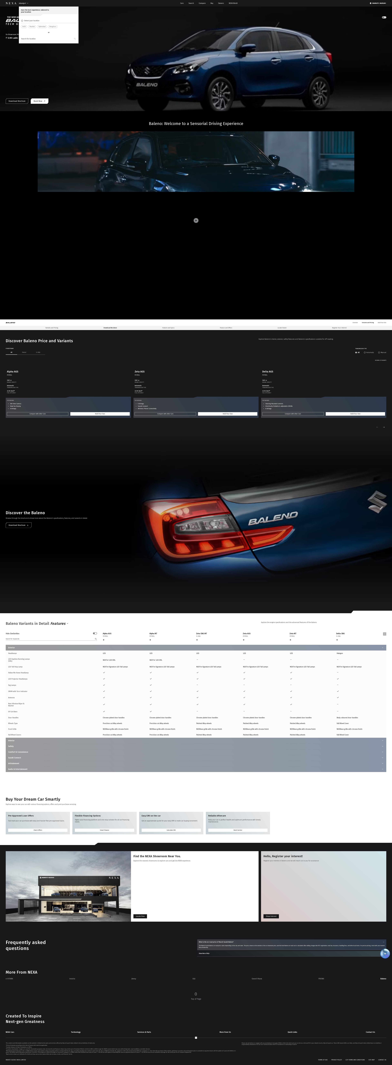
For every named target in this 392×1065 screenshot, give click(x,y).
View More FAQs (204, 953)
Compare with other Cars (38, 414)
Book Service (238, 830)
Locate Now (140, 916)
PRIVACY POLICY (336, 1060)
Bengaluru (52, 26)
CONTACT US (382, 1060)
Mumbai (32, 26)
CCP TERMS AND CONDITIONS (355, 1060)
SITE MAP (372, 1060)
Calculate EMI (171, 830)
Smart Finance (104, 830)
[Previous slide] (377, 427)
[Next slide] (383, 427)
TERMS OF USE (323, 1060)
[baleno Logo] (12, 322)
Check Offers (38, 830)
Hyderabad (42, 26)
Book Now (38, 101)
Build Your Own (100, 414)
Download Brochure (17, 101)
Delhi (24, 26)
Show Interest (271, 916)
